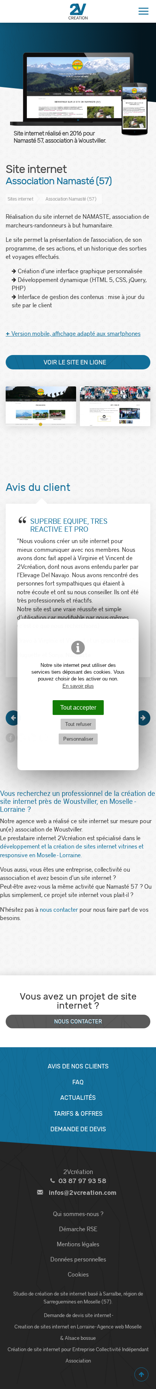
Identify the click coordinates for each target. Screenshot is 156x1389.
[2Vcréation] (78, 11)
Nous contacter (78, 1021)
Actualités (78, 1097)
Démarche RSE (78, 1229)
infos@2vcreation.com (82, 1193)
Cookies (78, 1274)
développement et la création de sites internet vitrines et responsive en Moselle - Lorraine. (72, 850)
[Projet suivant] (142, 718)
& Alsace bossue (78, 1338)
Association (78, 1360)
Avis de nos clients (78, 1066)
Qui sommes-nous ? (78, 1214)
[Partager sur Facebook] (10, 738)
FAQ (78, 1082)
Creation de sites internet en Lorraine (54, 1326)
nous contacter (59, 909)
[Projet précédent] (13, 718)
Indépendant (135, 1349)
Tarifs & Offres (78, 1113)
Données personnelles (78, 1259)
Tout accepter (78, 707)
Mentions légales (78, 1244)
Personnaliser (78, 739)
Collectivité (108, 1349)
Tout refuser (78, 724)
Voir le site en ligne (75, 362)
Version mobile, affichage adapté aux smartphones (73, 333)
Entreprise (83, 1349)
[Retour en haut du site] (141, 1374)
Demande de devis (78, 1129)
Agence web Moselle (119, 1326)
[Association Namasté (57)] (41, 406)
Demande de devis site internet (77, 1315)
